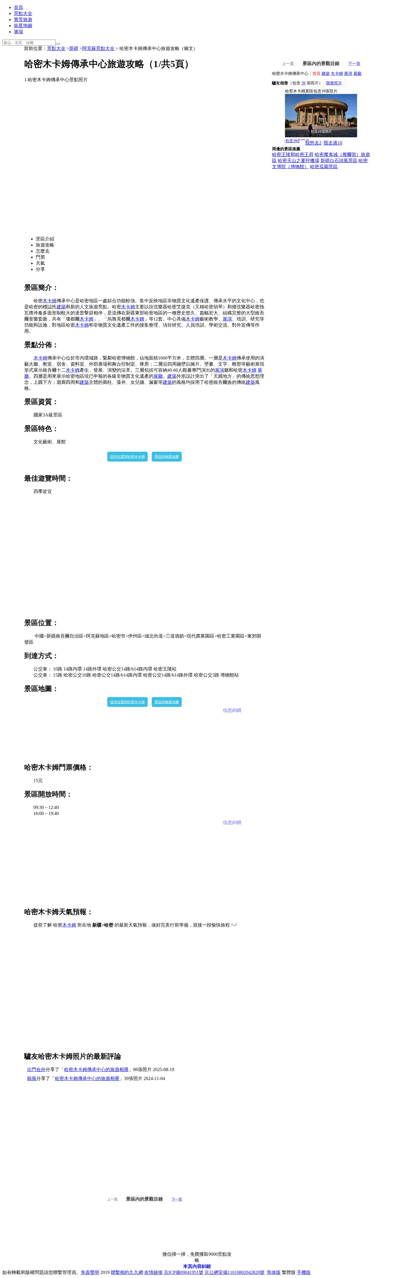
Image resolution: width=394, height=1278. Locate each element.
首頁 (18, 7)
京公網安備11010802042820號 (234, 1272)
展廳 (158, 376)
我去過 (333, 142)
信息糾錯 (232, 710)
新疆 (73, 48)
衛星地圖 (23, 25)
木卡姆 (50, 300)
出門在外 (36, 1069)
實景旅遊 (23, 19)
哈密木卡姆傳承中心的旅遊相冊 (96, 1069)
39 (303, 83)
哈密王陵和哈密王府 (293, 154)
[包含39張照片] (321, 115)
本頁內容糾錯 (197, 1266)
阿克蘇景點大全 (98, 48)
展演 (227, 318)
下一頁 (177, 1199)
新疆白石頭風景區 (338, 160)
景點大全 (23, 13)
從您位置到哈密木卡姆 (127, 457)
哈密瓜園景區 (324, 166)
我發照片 (334, 83)
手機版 (304, 1272)
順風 (31, 1078)
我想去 (313, 142)
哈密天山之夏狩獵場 (298, 160)
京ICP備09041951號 (183, 1272)
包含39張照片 (297, 141)
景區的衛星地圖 (167, 457)
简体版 (274, 1272)
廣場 (18, 31)
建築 (61, 306)
